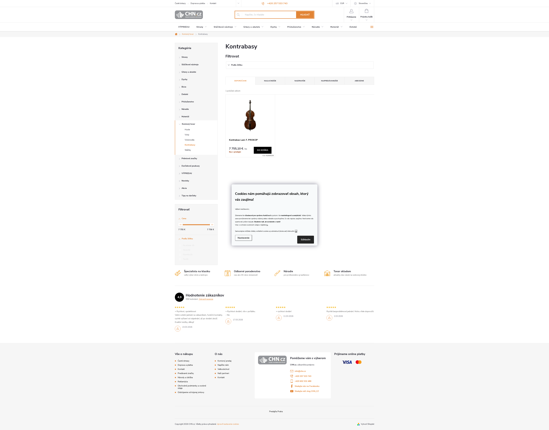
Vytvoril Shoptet (367, 424)
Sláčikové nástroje (190, 64)
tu (267, 225)
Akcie (184, 188)
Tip (185, 259)
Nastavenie (243, 237)
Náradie (185, 109)
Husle (187, 129)
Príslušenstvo (188, 101)
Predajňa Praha (276, 411)
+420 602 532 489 (303, 381)
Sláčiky (188, 150)
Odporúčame (240, 81)
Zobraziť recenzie (206, 299)
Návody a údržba (185, 377)
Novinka (187, 254)
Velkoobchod (223, 369)
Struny (185, 57)
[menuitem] (184, 27)
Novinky (185, 180)
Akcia (186, 250)
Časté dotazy (180, 3)
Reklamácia (183, 381)
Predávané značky (186, 373)
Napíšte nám (223, 365)
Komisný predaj (224, 361)
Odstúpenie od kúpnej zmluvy (191, 392)
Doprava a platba (198, 3)
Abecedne (359, 81)
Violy (187, 134)
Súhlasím (305, 239)
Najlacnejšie (270, 81)
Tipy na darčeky (189, 195)
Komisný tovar (188, 124)
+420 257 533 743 (303, 376)
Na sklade (188, 245)
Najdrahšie (300, 81)
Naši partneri (223, 373)
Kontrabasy (190, 145)
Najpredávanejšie (329, 81)
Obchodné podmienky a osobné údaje (192, 387)
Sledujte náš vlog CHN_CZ (307, 391)
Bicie (184, 86)
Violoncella (189, 140)
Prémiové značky (189, 158)
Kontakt (213, 3)
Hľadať (305, 14)
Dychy (184, 79)
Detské (185, 94)
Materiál (185, 116)
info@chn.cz (300, 371)
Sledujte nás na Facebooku (307, 386)
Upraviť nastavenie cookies (228, 424)
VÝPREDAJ (187, 173)
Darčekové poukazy (191, 166)
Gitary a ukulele (189, 72)
